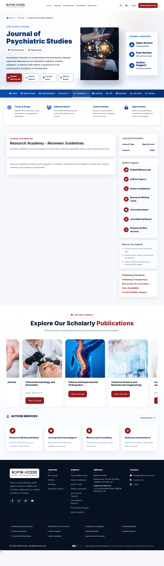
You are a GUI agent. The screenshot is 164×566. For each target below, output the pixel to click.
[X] (19, 500)
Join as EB (137, 93)
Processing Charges (80, 507)
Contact (151, 93)
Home (49, 5)
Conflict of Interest (19, 531)
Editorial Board (48, 93)
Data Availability (130, 288)
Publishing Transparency (135, 279)
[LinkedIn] (25, 500)
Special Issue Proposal (95, 536)
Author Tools (76, 484)
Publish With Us (129, 531)
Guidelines (81, 93)
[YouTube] (32, 500)
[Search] (120, 5)
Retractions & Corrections (135, 283)
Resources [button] (92, 5)
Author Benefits (78, 512)
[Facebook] (12, 500)
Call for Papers (31, 77)
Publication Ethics (55, 489)
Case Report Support (76, 501)
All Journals (53, 475)
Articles (64, 93)
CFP (110, 93)
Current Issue (48, 77)
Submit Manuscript (148, 5)
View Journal (43, 394)
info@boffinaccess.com (144, 475)
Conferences (68, 5)
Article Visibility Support (134, 292)
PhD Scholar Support (76, 494)
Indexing (98, 93)
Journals (57, 5)
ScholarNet (80, 5)
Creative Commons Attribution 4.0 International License (132, 546)
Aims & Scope (66, 77)
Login (133, 5)
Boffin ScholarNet (78, 489)
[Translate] (126, 5)
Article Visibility (92, 531)
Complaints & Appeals (95, 526)
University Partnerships (21, 536)
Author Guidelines (78, 480)
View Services (146, 418)
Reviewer (122, 93)
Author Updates (55, 536)
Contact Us (139, 480)
